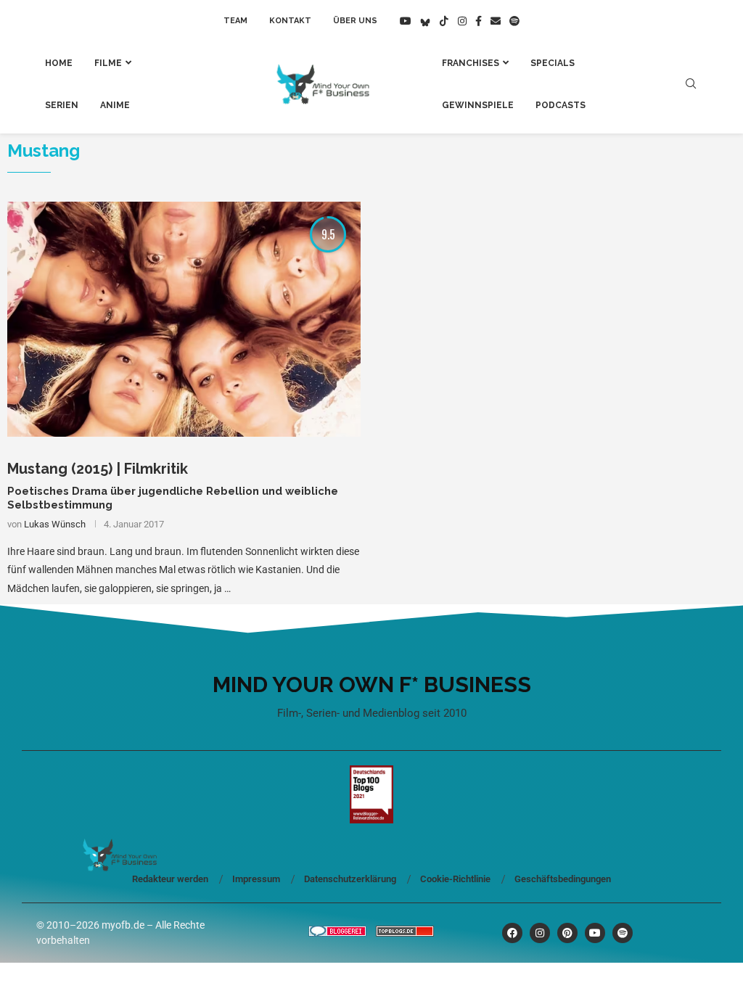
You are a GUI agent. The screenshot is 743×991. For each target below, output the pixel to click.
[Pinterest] (567, 933)
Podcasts (560, 105)
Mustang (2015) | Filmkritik (97, 468)
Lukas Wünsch (55, 524)
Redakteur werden (170, 878)
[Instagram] (462, 21)
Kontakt (290, 20)
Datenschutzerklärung (350, 878)
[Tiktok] (444, 21)
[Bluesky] (425, 21)
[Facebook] (479, 21)
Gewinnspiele (478, 105)
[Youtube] (405, 21)
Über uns (355, 20)
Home (59, 63)
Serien (61, 105)
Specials (552, 63)
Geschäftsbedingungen (562, 878)
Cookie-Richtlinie (455, 878)
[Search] (691, 84)
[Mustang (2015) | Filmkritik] (184, 319)
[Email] (495, 21)
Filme (108, 63)
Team (235, 20)
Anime (115, 105)
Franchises (470, 63)
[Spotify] (514, 21)
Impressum (256, 878)
